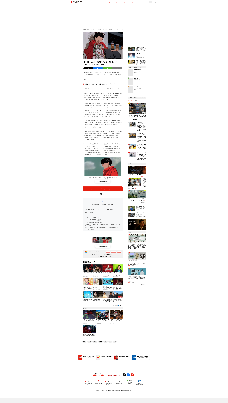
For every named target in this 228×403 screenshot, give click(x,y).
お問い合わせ (118, 390)
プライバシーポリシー (103, 390)
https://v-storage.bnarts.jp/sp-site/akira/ (105, 229)
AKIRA (84, 341)
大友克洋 (89, 341)
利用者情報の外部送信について (126, 390)
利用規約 (109, 390)
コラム (105, 341)
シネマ (110, 341)
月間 (136, 100)
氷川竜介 (94, 341)
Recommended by (115, 305)
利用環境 (113, 390)
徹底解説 (100, 341)
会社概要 (97, 390)
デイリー (130, 100)
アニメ (115, 341)
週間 (133, 100)
